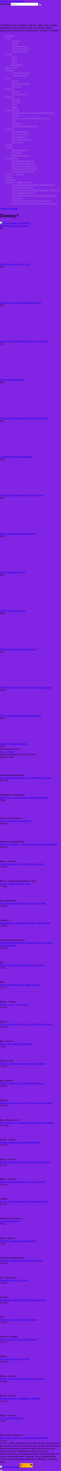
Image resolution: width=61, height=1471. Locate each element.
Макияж (16, 102)
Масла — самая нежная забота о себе (30, 118)
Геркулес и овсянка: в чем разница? (18, 1241)
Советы (10, 129)
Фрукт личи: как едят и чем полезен (18, 1339)
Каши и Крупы (19, 94)
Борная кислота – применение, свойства (20, 1398)
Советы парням (20, 75)
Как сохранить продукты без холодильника (22, 965)
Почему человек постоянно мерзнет (18, 649)
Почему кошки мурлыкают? (14, 225)
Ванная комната (20, 46)
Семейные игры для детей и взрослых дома (22, 864)
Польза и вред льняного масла (15, 883)
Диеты (9, 145)
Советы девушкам (21, 73)
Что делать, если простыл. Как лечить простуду (24, 1201)
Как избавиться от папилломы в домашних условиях (26, 1122)
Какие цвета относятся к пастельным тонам (22, 1378)
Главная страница (9, 208)
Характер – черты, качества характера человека (24, 797)
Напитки (16, 86)
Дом (8, 38)
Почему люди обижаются (13, 610)
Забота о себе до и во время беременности (33, 113)
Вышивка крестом (21, 155)
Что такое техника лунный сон (15, 821)
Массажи (16, 123)
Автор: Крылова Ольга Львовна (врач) (31, 200)
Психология (12, 158)
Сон (14, 121)
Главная (10, 35)
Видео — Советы (15, 174)
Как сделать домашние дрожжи (16, 1044)
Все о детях (11, 67)
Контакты (11, 179)
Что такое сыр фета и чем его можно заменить (23, 1300)
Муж (14, 57)
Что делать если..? (21, 134)
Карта (9, 176)
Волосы (16, 99)
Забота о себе (12, 110)
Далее (11, 751)
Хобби (9, 147)
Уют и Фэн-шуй (20, 51)
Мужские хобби (20, 150)
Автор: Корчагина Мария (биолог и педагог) (34, 203)
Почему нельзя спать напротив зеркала (19, 1142)
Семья (9, 54)
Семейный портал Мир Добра (15, 20)
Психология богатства (23, 171)
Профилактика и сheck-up (25, 126)
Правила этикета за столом (13, 1280)
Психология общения (22, 163)
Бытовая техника (20, 49)
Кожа (14, 107)
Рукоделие (17, 152)
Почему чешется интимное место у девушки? (23, 1063)
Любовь (10, 70)
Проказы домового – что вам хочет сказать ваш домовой (28, 844)
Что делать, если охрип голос (15, 1359)
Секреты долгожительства (13, 743)
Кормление (17, 65)
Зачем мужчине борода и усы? (15, 264)
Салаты (15, 91)
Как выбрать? (19, 137)
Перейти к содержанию (12, 1)
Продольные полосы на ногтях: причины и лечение (26, 1103)
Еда (8, 78)
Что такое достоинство (11, 1418)
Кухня (15, 43)
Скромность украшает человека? (16, 456)
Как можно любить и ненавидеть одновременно (24, 1437)
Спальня (16, 41)
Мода (14, 105)
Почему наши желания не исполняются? (20, 715)
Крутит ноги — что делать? (14, 1004)
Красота (10, 97)
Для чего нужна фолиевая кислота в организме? (24, 418)
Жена (14, 59)
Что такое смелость (9, 1221)
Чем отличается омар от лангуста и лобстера (22, 1181)
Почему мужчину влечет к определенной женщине (26, 687)
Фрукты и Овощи (21, 83)
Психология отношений (24, 166)
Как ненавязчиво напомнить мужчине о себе (22, 903)
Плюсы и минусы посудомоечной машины (21, 1083)
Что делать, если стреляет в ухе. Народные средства (26, 1024)
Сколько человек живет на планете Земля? (21, 1260)
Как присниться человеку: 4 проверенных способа (25, 777)
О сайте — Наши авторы (18, 182)
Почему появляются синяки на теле (18, 533)
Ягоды (15, 81)
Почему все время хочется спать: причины (21, 495)
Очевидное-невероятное (24, 168)
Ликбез (15, 115)
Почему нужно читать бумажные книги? (20, 302)
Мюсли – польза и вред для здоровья (18, 1319)
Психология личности (23, 160)
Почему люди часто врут (12, 379)
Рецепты (10, 89)
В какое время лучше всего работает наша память (25, 1162)
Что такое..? (18, 142)
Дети (14, 62)
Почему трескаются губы (12, 572)
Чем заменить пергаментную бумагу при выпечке (25, 923)
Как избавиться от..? (22, 139)
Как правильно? (20, 131)
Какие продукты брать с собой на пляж (20, 984)
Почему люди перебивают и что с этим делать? (24, 341)
